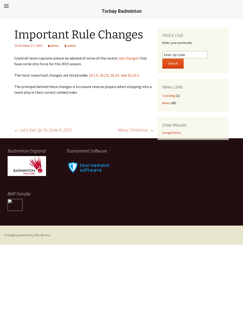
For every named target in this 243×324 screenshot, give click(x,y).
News (55, 45)
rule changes (128, 58)
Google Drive (171, 132)
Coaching (168, 95)
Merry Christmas (136, 130)
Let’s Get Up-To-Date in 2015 (43, 130)
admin (71, 45)
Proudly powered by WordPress (27, 235)
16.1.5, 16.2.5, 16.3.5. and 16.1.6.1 (114, 75)
